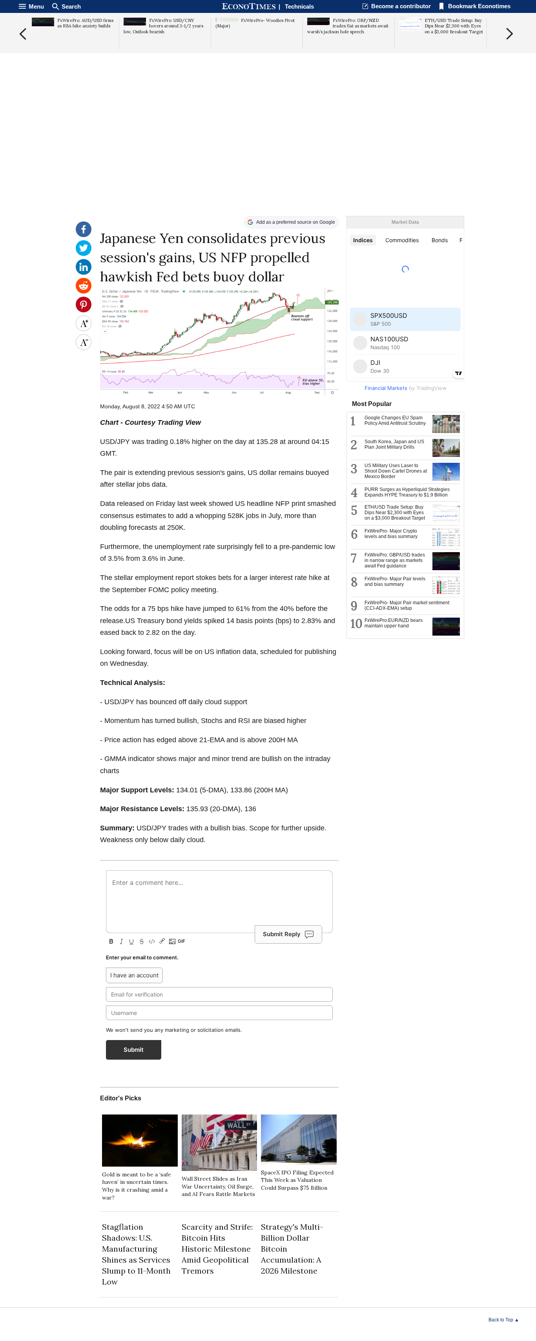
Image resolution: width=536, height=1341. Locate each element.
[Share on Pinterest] (83, 310)
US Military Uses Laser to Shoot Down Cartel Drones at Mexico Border (396, 471)
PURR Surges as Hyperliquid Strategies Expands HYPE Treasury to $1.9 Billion (407, 492)
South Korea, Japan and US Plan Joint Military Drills (394, 444)
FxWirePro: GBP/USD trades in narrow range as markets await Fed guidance (395, 560)
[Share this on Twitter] (83, 254)
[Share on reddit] (83, 291)
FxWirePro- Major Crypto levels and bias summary (391, 533)
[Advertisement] (268, 155)
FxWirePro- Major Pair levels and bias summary (395, 581)
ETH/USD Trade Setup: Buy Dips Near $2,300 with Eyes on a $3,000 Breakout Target (395, 512)
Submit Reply (282, 934)
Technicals (299, 6)
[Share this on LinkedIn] (83, 273)
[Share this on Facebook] (83, 235)
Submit (134, 1049)
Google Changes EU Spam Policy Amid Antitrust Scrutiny (395, 420)
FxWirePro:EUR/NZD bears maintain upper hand (394, 623)
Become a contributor (401, 6)
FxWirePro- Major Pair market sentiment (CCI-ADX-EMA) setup (407, 605)
